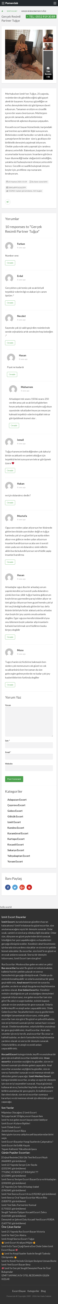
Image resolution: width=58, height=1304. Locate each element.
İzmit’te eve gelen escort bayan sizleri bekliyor (24, 1119)
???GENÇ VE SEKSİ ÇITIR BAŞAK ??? (19, 1172)
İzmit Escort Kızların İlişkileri (15, 1123)
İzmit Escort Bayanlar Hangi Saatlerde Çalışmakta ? (27, 1141)
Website (9, 763)
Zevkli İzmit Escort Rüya (13, 1130)
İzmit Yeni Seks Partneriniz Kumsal (18, 1205)
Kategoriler (33, 1291)
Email (8, 752)
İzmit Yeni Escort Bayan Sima (15, 1264)
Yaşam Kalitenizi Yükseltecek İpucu (19, 1149)
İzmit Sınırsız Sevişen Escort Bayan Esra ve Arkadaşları (28, 1179)
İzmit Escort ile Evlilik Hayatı (15, 1145)
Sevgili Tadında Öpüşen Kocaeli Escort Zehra (24, 1212)
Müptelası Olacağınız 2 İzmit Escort (19, 1112)
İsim (7, 740)
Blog (43, 1291)
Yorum (8, 705)
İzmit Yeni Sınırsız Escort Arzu (16, 1194)
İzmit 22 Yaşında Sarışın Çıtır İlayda (19, 1164)
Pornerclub (11, 3)
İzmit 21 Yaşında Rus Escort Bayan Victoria (23, 1231)
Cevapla (10, 263)
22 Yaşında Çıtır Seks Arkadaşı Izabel (20, 1186)
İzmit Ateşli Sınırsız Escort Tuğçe (17, 1238)
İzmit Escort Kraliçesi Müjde (18, 1242)
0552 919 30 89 (45, 16)
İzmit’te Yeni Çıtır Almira (13, 1235)
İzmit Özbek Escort (11, 1127)
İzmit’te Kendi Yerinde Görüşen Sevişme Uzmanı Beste (28, 1261)
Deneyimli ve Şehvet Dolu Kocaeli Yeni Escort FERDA (27, 1219)
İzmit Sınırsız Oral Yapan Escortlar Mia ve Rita (24, 1197)
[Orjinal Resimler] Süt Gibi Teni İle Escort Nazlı (24, 1157)
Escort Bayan (19, 1291)
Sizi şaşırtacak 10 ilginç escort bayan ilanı (22, 1116)
